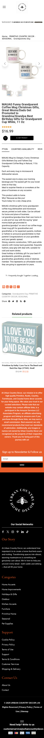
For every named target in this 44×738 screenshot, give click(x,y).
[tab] (22, 149)
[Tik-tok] (27, 532)
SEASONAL (7, 38)
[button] (4, 7)
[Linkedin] (22, 532)
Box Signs (5, 363)
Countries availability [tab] (22, 149)
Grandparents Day (22, 38)
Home (4, 36)
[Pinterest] (17, 532)
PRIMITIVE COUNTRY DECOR (21, 36)
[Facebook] (3, 532)
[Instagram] (12, 532)
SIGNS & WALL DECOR (35, 363)
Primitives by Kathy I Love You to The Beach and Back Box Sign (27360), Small (22, 366)
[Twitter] (8, 532)
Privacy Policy (25, 707)
